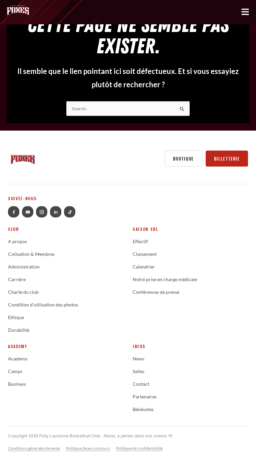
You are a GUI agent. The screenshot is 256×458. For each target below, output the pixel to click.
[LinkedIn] (55, 212)
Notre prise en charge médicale (165, 279)
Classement (145, 254)
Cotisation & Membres (31, 254)
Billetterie (227, 158)
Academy (17, 358)
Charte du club (23, 292)
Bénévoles (143, 409)
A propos (17, 241)
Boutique (183, 158)
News (138, 358)
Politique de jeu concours (88, 448)
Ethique (16, 317)
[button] (128, 13)
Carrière (17, 279)
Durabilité (18, 330)
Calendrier (144, 266)
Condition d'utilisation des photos (43, 304)
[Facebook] (13, 212)
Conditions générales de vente (34, 448)
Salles (138, 371)
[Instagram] (41, 212)
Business (17, 384)
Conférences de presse (156, 292)
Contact (141, 384)
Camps (15, 371)
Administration (24, 266)
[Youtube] (27, 212)
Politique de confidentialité (139, 448)
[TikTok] (69, 212)
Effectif (140, 241)
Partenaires (145, 396)
